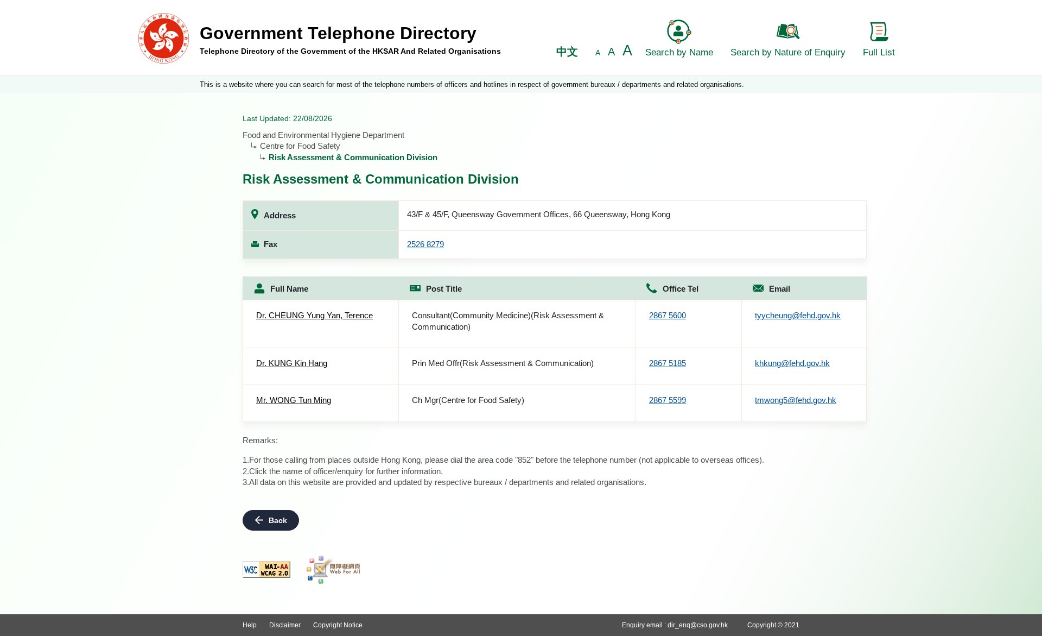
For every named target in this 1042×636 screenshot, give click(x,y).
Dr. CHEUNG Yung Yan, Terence (314, 315)
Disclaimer (285, 625)
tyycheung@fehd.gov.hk (798, 315)
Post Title (444, 288)
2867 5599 (667, 400)
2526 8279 (425, 244)
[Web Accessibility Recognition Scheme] (333, 569)
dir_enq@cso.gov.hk (698, 625)
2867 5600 (667, 315)
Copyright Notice (338, 625)
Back (278, 520)
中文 (567, 51)
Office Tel (680, 288)
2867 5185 (667, 363)
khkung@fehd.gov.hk (792, 363)
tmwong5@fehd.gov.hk (795, 400)
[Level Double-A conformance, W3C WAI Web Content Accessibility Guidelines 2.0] (266, 569)
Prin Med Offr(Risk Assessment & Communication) (503, 363)
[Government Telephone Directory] (163, 37)
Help (250, 625)
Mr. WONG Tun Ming (293, 400)
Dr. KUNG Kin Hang (291, 363)
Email (779, 288)
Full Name (289, 288)
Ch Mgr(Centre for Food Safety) (468, 400)
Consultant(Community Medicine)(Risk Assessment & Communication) (508, 321)
